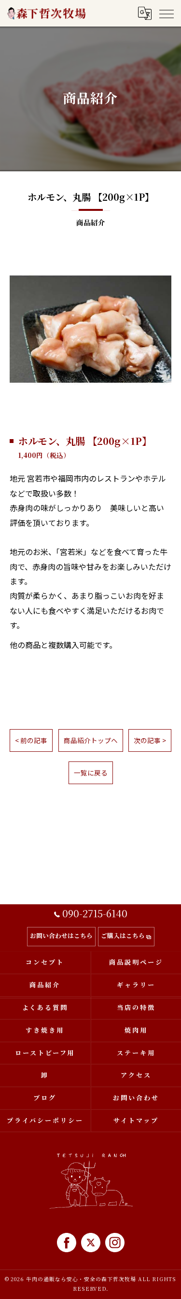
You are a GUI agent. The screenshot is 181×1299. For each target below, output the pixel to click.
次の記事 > (150, 740)
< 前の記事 (31, 740)
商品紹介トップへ (91, 740)
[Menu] (166, 13)
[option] (90, 329)
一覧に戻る (91, 772)
